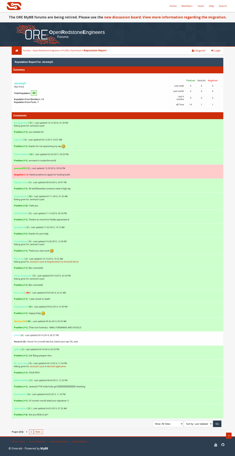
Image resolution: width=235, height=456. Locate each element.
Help (211, 6)
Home (173, 6)
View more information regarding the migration (184, 17)
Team (200, 6)
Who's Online (18, 441)
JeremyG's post (36, 262)
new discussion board (122, 17)
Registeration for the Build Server (63, 262)
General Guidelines (58, 441)
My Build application (56, 366)
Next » (38, 432)
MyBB (44, 448)
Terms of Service (37, 441)
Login (217, 50)
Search (223, 6)
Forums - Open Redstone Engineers (41, 50)
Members (187, 6)
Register (200, 50)
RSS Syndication (79, 441)
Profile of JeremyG (71, 50)
